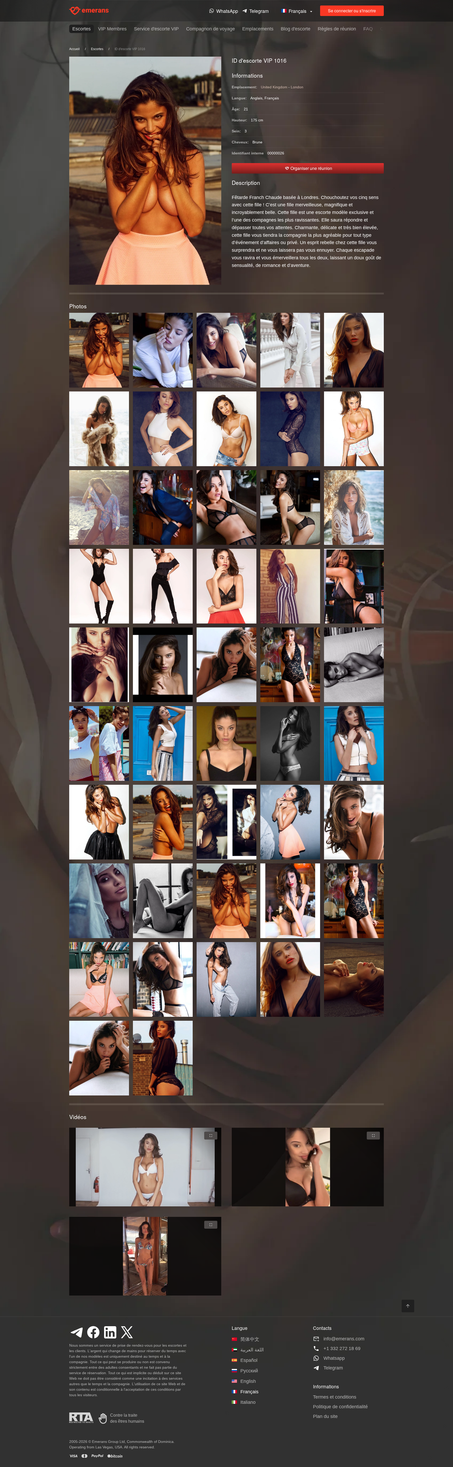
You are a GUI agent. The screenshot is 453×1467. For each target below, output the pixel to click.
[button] (297, 10)
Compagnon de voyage (210, 28)
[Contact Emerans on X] (127, 1332)
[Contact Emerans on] (76, 1332)
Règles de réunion (337, 28)
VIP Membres (112, 28)
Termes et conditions (334, 1397)
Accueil (74, 49)
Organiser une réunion (311, 168)
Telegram (333, 1368)
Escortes (81, 28)
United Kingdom (274, 87)
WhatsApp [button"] (227, 11)
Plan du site (325, 1416)
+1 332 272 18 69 (341, 1348)
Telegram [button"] (259, 11)
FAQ (368, 28)
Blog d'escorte (295, 28)
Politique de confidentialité (340, 1406)
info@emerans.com (343, 1338)
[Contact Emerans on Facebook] (93, 1332)
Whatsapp (334, 1358)
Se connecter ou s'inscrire (352, 11)
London (297, 87)
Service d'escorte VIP (156, 28)
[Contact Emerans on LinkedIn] (110, 1332)
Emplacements (257, 28)
